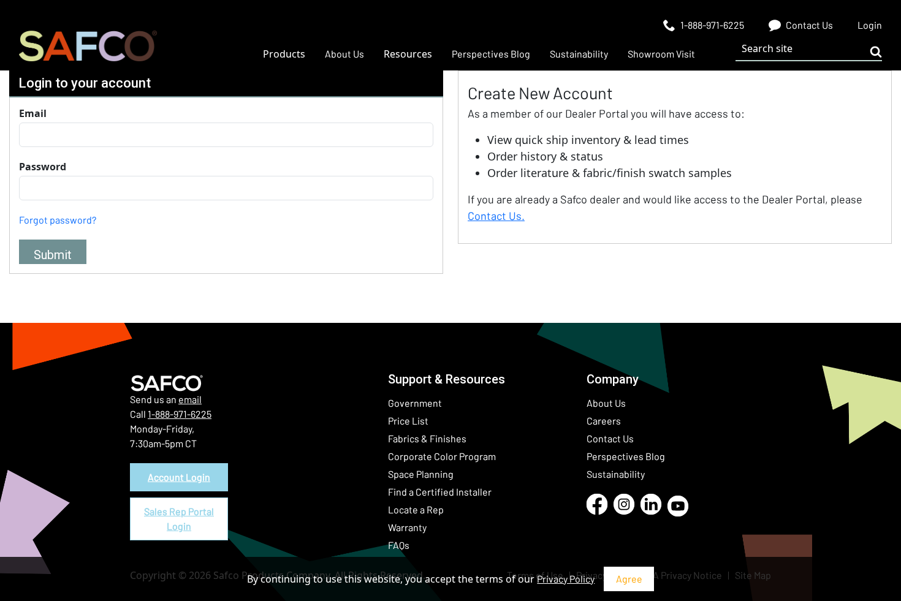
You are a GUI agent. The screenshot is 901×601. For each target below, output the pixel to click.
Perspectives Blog (626, 456)
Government (415, 403)
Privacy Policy (566, 578)
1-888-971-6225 (179, 414)
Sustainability (616, 474)
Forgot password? (57, 219)
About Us (606, 403)
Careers (604, 420)
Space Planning (421, 474)
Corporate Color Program (442, 456)
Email (33, 113)
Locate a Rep (416, 509)
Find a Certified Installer (440, 491)
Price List (408, 420)
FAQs (398, 545)
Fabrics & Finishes (427, 438)
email (190, 399)
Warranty (407, 527)
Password (42, 166)
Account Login (179, 477)
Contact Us (610, 438)
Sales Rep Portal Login (179, 518)
